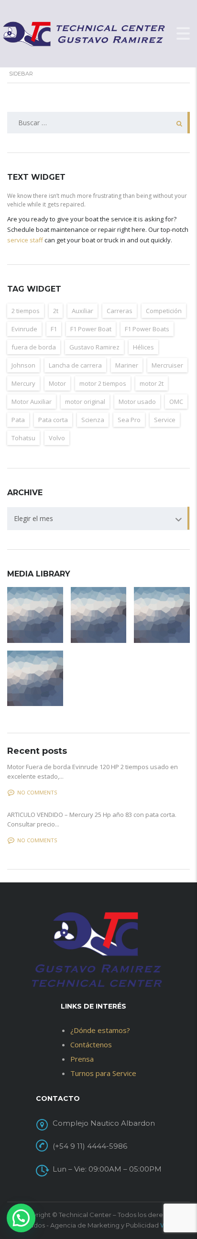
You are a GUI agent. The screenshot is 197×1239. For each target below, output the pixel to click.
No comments (37, 792)
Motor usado (137, 401)
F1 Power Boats (147, 329)
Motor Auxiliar (31, 401)
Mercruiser (167, 365)
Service (164, 419)
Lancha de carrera (75, 365)
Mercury (23, 383)
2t (55, 310)
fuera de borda (33, 347)
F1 (54, 329)
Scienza (92, 419)
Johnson (23, 365)
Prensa (82, 1059)
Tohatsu (23, 438)
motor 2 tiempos (102, 383)
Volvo (57, 438)
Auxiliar (82, 310)
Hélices (143, 347)
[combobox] (98, 518)
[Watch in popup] (35, 615)
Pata (18, 419)
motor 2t (152, 383)
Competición (164, 310)
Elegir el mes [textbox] (33, 518)
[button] (21, 1218)
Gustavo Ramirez (94, 347)
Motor (57, 383)
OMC (176, 401)
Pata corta (53, 419)
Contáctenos (91, 1044)
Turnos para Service (103, 1073)
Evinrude (24, 329)
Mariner (126, 365)
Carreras (119, 310)
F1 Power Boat (90, 329)
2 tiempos (25, 310)
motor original (85, 401)
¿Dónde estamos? (100, 1030)
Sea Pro (129, 419)
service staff (25, 240)
